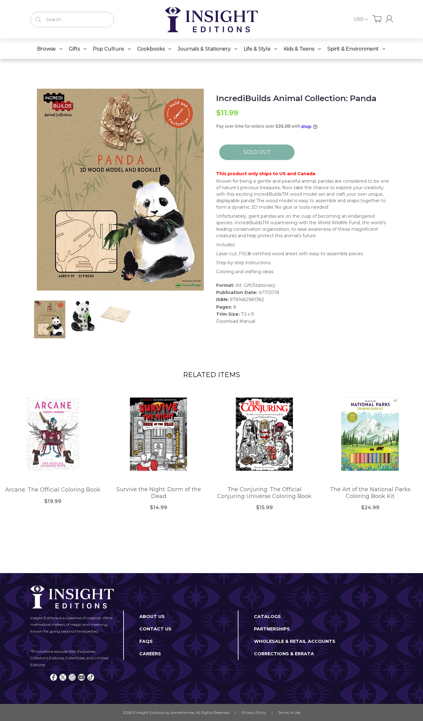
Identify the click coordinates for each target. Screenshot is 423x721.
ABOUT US (152, 616)
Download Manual (235, 321)
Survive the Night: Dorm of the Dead (158, 493)
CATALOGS (267, 616)
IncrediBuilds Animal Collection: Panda (296, 98)
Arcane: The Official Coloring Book (52, 490)
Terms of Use (289, 712)
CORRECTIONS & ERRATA (284, 653)
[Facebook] (53, 677)
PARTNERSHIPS (272, 629)
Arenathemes (182, 712)
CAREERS (150, 653)
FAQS (146, 641)
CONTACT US (155, 629)
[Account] (389, 18)
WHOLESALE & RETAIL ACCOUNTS (294, 641)
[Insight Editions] (211, 19)
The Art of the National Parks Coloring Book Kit (370, 493)
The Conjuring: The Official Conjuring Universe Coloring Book (264, 493)
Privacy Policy (254, 712)
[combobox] (72, 19)
